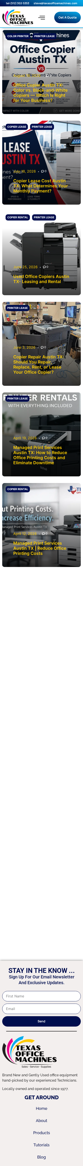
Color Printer (18, 36)
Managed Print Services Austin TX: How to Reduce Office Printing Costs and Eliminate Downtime (40, 455)
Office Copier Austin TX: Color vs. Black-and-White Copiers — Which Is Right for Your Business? (40, 92)
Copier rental (17, 217)
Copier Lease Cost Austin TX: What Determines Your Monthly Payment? (40, 186)
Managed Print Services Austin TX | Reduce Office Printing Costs (39, 548)
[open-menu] (41, 17)
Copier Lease (16, 126)
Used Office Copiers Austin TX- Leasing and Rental (41, 279)
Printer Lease (44, 36)
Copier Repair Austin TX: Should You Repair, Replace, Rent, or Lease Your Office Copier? (38, 364)
